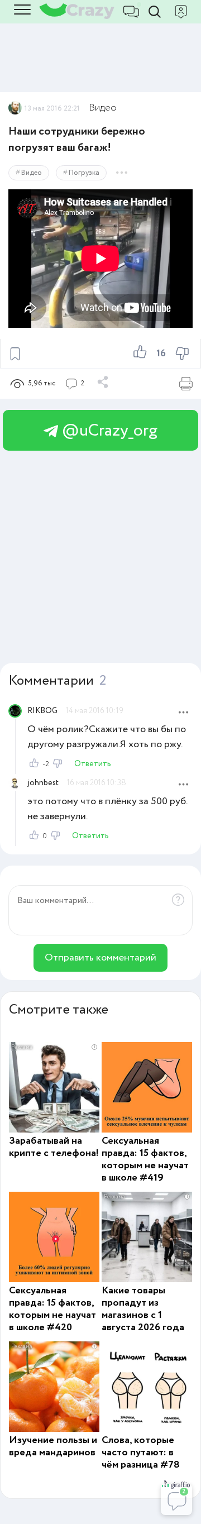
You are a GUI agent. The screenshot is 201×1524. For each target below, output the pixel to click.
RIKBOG (42, 710)
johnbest (43, 783)
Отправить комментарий (100, 957)
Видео (103, 108)
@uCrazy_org (107, 430)
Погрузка (84, 173)
